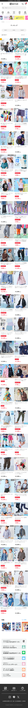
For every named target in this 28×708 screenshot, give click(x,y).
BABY (22, 30)
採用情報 (23, 701)
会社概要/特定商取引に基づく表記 (9, 701)
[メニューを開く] (2, 4)
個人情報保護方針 (18, 701)
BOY (6, 30)
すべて (23, 34)
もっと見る (24, 619)
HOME (3, 22)
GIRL (14, 30)
